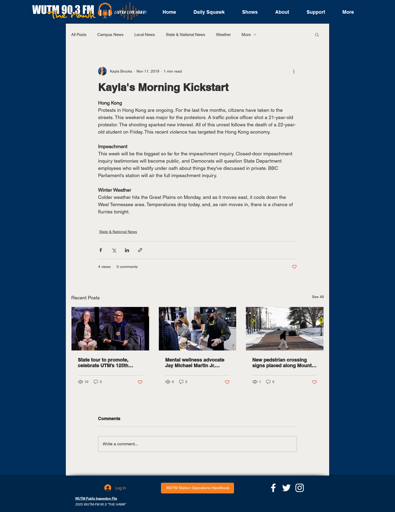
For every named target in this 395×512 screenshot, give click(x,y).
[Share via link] (140, 250)
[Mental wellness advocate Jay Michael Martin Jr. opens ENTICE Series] (197, 328)
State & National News (185, 34)
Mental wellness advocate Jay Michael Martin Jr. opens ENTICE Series (194, 362)
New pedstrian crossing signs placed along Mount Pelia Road (282, 362)
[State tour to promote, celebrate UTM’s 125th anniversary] (110, 328)
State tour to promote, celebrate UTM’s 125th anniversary (103, 362)
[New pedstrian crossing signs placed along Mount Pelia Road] (285, 328)
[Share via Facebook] (100, 250)
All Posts (79, 34)
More (246, 34)
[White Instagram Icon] (299, 487)
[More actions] (293, 71)
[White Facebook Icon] (273, 487)
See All (318, 297)
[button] (316, 34)
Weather (223, 34)
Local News (144, 34)
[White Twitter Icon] (286, 487)
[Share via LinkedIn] (127, 250)
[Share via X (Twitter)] (113, 250)
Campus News (110, 34)
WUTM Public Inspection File (96, 498)
